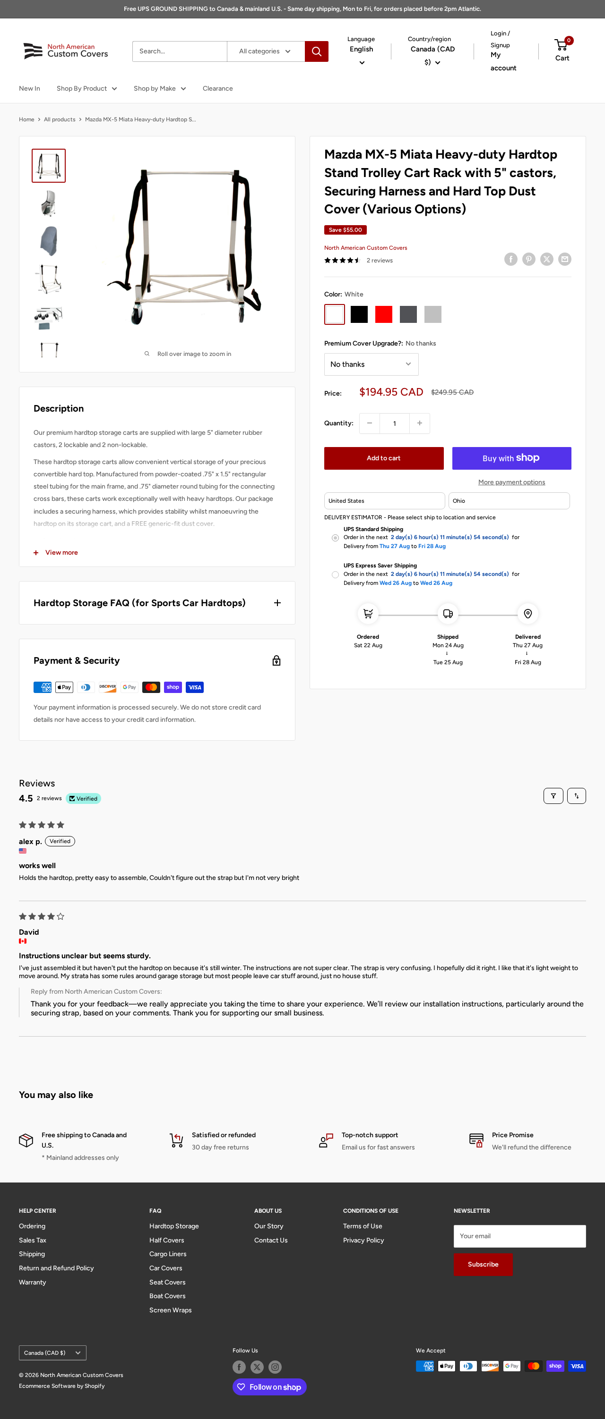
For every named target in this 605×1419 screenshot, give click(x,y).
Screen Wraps (170, 1310)
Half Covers (166, 1240)
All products (60, 119)
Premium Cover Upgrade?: (380, 343)
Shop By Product (82, 88)
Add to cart (384, 458)
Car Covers (165, 1268)
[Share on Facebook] (511, 259)
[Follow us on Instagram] (275, 1367)
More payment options (511, 482)
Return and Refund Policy (56, 1268)
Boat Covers (167, 1296)
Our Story (269, 1226)
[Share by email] (564, 259)
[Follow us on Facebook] (239, 1367)
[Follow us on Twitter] (257, 1367)
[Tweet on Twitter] (546, 259)
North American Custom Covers (365, 247)
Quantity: (339, 423)
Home (27, 119)
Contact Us (271, 1240)
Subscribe (483, 1264)
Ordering (32, 1226)
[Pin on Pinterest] (529, 259)
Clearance (218, 88)
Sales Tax (32, 1240)
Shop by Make (155, 88)
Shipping (32, 1254)
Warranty (32, 1282)
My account (504, 61)
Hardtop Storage (174, 1226)
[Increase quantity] (420, 423)
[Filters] (553, 796)
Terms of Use (362, 1226)
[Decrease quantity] (370, 423)
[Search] (316, 51)
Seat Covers (167, 1282)
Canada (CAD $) (44, 1353)
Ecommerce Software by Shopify (61, 1386)
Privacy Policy (363, 1240)
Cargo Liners (168, 1254)
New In (29, 88)
